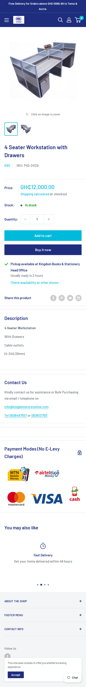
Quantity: (11, 219)
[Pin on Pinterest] (62, 297)
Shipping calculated (35, 194)
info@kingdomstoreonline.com (26, 407)
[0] (78, 20)
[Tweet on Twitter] (70, 297)
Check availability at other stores (34, 282)
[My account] (69, 19)
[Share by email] (78, 297)
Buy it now (43, 250)
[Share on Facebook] (53, 297)
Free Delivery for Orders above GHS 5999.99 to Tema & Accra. (43, 6)
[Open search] (60, 19)
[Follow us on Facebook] (7, 656)
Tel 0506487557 (15, 415)
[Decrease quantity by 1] (25, 219)
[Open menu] (6, 20)
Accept (15, 675)
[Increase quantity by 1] (48, 219)
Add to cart (43, 235)
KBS (7, 165)
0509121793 (39, 415)
